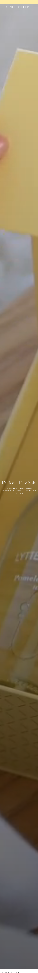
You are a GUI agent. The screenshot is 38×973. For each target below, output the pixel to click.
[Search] (6, 7)
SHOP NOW (19, 494)
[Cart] (36, 7)
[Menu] (2, 7)
